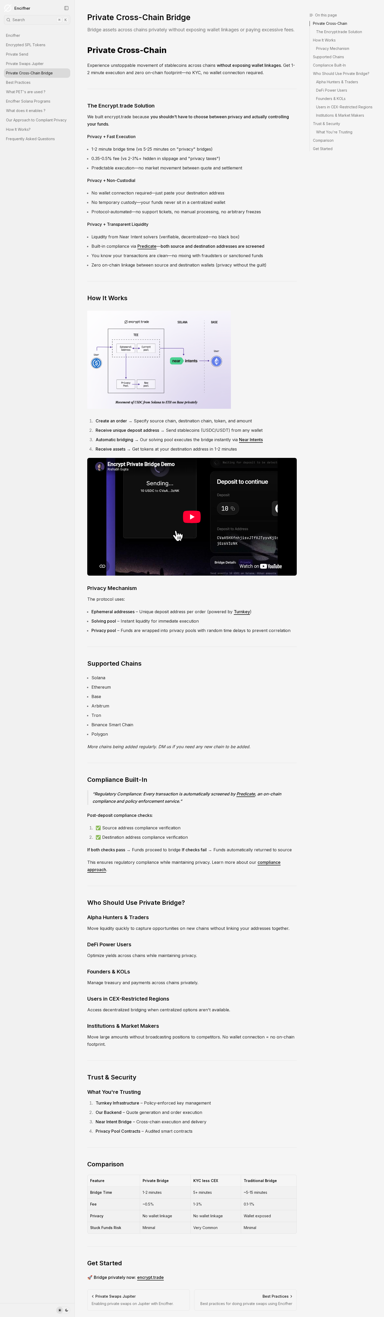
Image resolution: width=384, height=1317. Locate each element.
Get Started (104, 1263)
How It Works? (18, 129)
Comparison (105, 1164)
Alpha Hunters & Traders (118, 917)
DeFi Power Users (109, 944)
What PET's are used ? (25, 92)
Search (40, 19)
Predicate (146, 246)
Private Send (17, 54)
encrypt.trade (150, 1277)
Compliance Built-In (117, 779)
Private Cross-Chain (127, 50)
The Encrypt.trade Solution (121, 106)
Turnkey (242, 611)
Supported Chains (114, 663)
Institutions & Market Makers (123, 1026)
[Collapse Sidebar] (66, 8)
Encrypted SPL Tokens (25, 45)
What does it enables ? (25, 110)
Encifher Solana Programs (28, 101)
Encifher (22, 8)
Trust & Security (111, 1077)
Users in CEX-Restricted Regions (128, 999)
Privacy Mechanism (112, 588)
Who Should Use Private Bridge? (136, 902)
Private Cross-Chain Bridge (29, 73)
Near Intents (251, 439)
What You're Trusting (114, 1092)
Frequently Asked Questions (30, 139)
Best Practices (18, 82)
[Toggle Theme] (63, 1310)
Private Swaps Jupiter (25, 63)
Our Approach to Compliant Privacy (36, 120)
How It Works (107, 298)
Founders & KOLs (108, 971)
